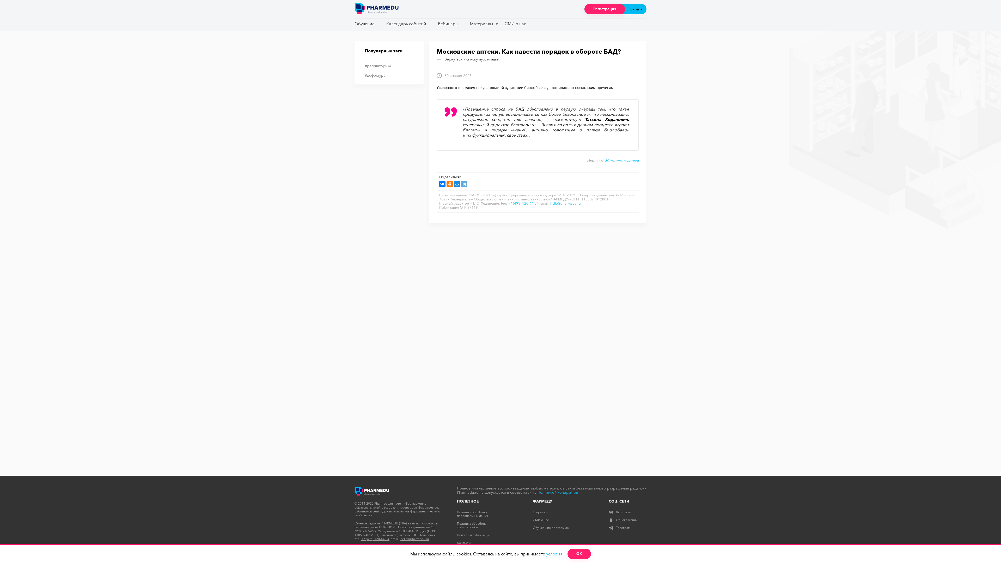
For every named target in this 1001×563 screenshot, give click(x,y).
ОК (579, 553)
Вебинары (448, 23)
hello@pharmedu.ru (565, 203)
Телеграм (623, 528)
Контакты (464, 543)
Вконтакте (623, 512)
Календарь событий (406, 23)
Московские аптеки (622, 160)
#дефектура (375, 75)
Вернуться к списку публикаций (471, 59)
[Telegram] (464, 184)
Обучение (365, 23)
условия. (555, 553)
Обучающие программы (551, 528)
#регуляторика (378, 66)
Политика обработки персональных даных (472, 514)
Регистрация (604, 9)
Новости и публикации (473, 535)
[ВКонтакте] (442, 184)
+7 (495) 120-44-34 (523, 203)
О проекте (540, 512)
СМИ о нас (515, 23)
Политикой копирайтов (558, 492)
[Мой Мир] (457, 184)
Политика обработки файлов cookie (472, 525)
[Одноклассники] (450, 184)
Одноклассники (627, 520)
